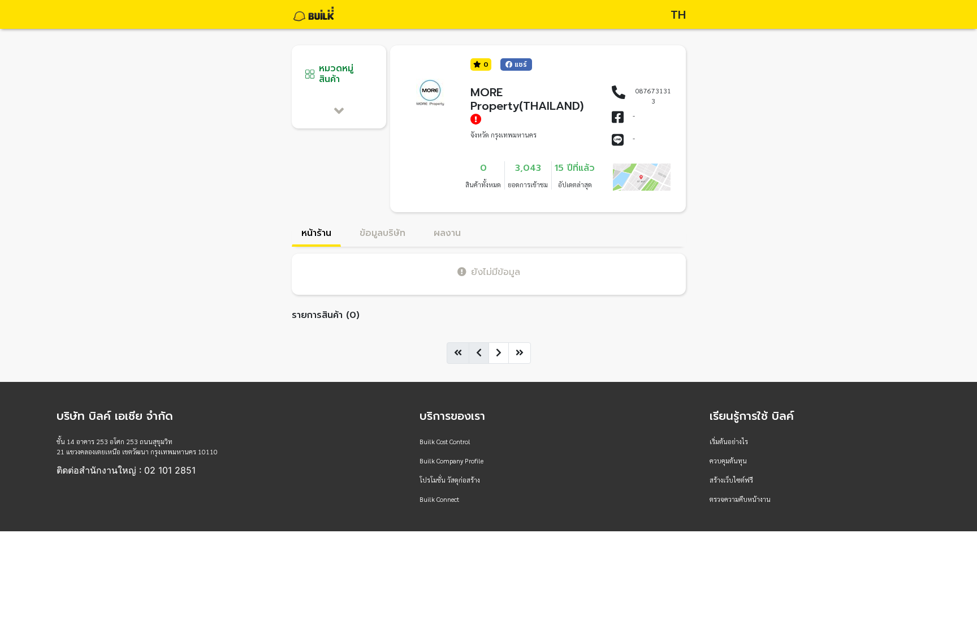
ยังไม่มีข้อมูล (495, 272)
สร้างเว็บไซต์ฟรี (731, 479)
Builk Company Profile (451, 460)
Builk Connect (439, 499)
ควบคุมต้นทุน (728, 460)
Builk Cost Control (445, 441)
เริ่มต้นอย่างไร (729, 441)
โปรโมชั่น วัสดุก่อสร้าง (450, 479)
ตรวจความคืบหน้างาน (740, 499)
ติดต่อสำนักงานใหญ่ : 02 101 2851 (126, 470)
